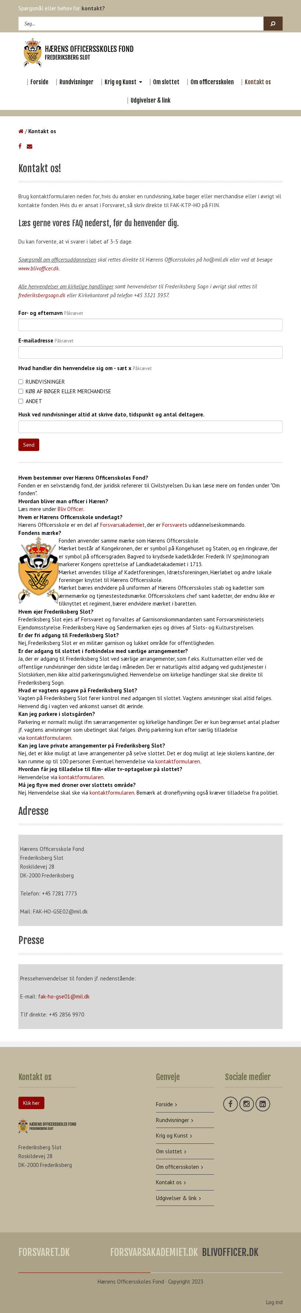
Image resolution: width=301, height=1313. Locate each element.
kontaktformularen (48, 737)
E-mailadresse (35, 340)
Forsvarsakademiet (122, 524)
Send (29, 444)
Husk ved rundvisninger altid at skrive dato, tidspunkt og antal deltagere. (111, 414)
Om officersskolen (212, 82)
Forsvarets (174, 524)
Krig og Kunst (121, 82)
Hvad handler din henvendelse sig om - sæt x (74, 368)
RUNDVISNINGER (45, 381)
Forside (39, 82)
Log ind (274, 1302)
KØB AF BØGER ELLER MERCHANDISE (68, 391)
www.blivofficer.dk (38, 268)
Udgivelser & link (150, 100)
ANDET (34, 401)
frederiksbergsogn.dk (41, 295)
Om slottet (166, 82)
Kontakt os (258, 82)
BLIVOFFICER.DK (230, 1252)
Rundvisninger (76, 82)
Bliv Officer (70, 508)
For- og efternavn (40, 312)
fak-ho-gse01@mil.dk (64, 996)
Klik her (31, 1103)
